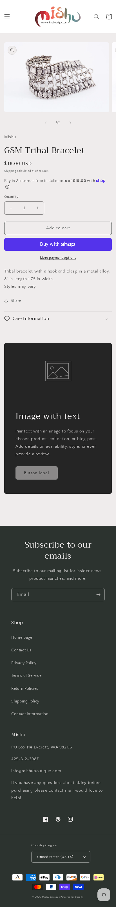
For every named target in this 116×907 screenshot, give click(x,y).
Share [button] (16, 300)
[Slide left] (45, 123)
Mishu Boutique (51, 897)
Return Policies (24, 688)
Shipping (10, 171)
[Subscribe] (98, 594)
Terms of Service (26, 675)
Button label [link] (36, 473)
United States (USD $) (55, 857)
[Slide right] (70, 123)
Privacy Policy (23, 663)
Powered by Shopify (72, 897)
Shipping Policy (25, 701)
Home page (21, 637)
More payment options (58, 258)
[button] (7, 16)
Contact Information (29, 714)
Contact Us (21, 650)
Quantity (11, 197)
